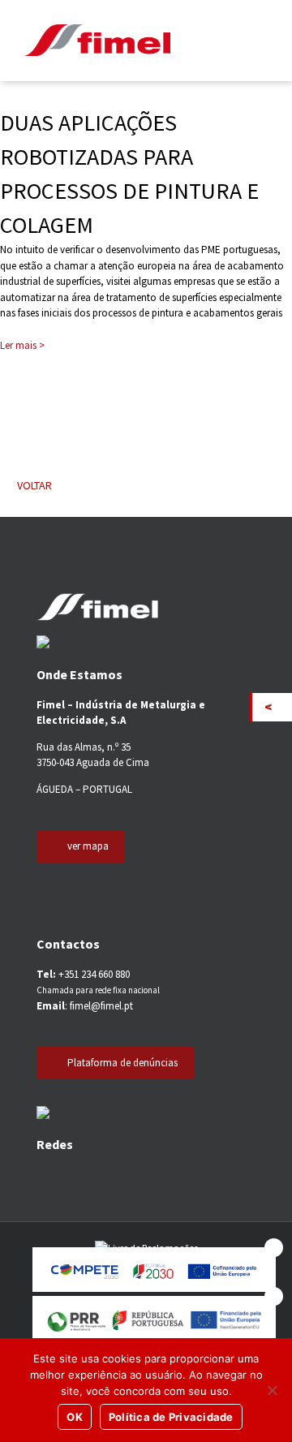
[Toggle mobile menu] (258, 40)
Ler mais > (22, 345)
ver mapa (88, 846)
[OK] (272, 1390)
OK (75, 1416)
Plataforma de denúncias (122, 1063)
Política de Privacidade (171, 1416)
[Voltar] (272, 707)
